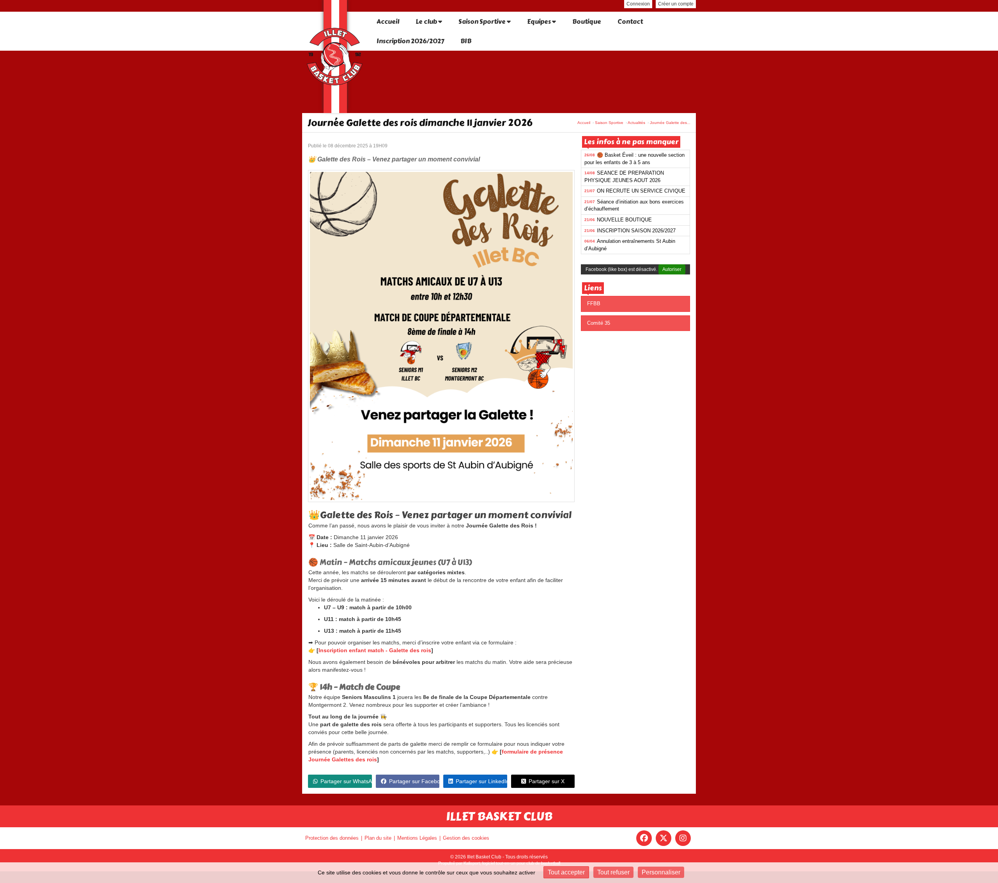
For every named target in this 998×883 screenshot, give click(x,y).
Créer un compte (676, 4)
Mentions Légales (417, 838)
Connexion (638, 4)
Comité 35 (598, 323)
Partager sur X (546, 781)
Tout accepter (566, 872)
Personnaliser (661, 872)
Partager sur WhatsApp (346, 781)
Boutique (586, 22)
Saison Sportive (482, 22)
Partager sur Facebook (414, 781)
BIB (465, 41)
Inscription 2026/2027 (410, 41)
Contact (630, 22)
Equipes (539, 22)
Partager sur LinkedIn (481, 781)
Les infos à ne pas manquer (631, 141)
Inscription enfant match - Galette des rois (375, 650)
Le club (427, 22)
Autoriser (671, 269)
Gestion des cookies (466, 838)
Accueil (388, 22)
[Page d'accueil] (335, 56)
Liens (593, 288)
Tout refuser (613, 872)
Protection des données (332, 838)
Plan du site (378, 838)
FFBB (593, 303)
